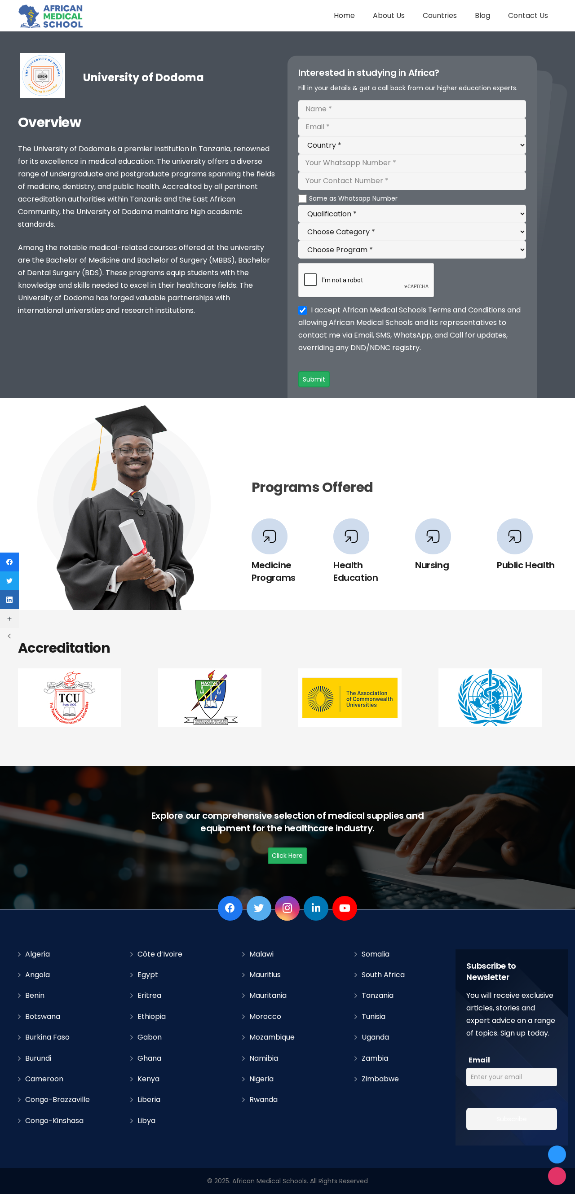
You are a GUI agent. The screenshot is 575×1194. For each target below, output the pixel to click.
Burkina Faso (47, 1037)
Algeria (37, 954)
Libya (146, 1120)
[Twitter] (259, 908)
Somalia (375, 954)
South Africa (383, 975)
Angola (37, 975)
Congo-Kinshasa (54, 1120)
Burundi (38, 1058)
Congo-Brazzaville (57, 1099)
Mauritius (265, 975)
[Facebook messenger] (557, 1154)
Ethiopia (151, 1016)
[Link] (51, 16)
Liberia (148, 1099)
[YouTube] (344, 908)
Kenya (148, 1079)
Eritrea (149, 995)
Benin (34, 995)
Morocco (265, 1016)
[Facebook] (230, 908)
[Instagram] (287, 908)
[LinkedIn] (316, 908)
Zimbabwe (380, 1079)
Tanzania (378, 995)
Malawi (261, 954)
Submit (314, 379)
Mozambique (272, 1037)
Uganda (375, 1037)
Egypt (147, 975)
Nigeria (261, 1079)
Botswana (42, 1016)
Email (479, 1060)
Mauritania (268, 995)
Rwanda (263, 1099)
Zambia (375, 1058)
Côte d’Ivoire (159, 954)
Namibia (263, 1058)
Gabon (149, 1037)
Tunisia (373, 1016)
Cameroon (44, 1079)
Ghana (149, 1058)
